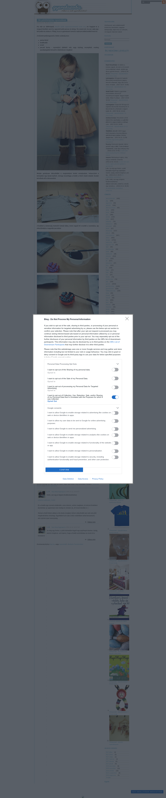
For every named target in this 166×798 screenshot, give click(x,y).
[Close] (127, 319)
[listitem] (83, 364)
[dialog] (83, 399)
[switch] (115, 369)
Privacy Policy (97, 479)
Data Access (83, 479)
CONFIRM (64, 470)
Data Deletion (68, 479)
